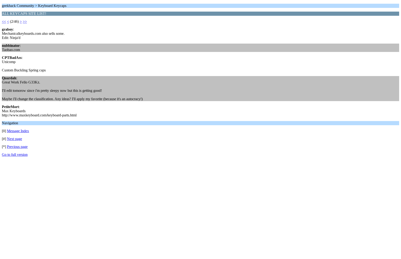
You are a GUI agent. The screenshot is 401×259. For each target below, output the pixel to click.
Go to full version (15, 155)
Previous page (17, 147)
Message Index (18, 131)
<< (4, 21)
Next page (14, 139)
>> (25, 21)
